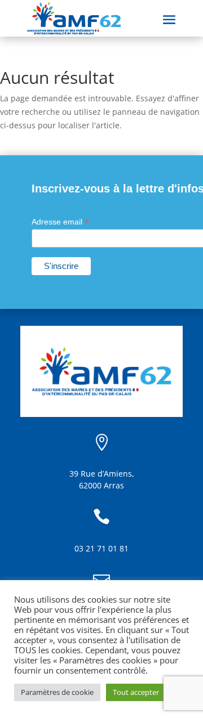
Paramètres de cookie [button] (57, 692)
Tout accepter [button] (136, 692)
